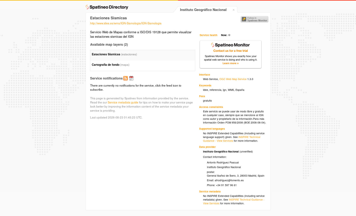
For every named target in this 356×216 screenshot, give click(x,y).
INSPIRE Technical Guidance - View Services (231, 138)
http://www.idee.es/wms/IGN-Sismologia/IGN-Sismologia (125, 23)
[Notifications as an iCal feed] (132, 81)
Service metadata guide (123, 102)
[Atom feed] (126, 81)
